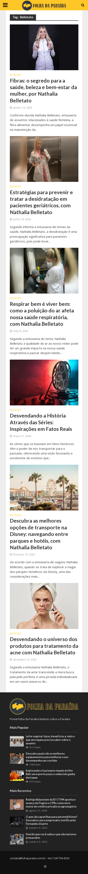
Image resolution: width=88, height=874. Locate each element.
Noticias (15, 75)
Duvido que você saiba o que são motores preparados (51, 836)
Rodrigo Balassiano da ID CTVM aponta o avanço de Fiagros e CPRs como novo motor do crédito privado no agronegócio (51, 803)
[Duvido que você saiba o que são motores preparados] (17, 839)
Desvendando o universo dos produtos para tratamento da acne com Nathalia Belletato (44, 645)
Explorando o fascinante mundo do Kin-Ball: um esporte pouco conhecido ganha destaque (50, 774)
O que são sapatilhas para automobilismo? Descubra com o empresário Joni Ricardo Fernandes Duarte (51, 820)
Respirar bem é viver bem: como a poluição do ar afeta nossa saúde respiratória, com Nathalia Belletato (42, 314)
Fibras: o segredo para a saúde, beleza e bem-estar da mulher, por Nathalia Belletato (43, 90)
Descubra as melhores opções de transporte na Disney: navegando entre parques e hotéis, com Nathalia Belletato (39, 533)
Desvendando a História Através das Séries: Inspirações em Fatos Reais (41, 422)
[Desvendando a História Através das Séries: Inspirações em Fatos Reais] (44, 382)
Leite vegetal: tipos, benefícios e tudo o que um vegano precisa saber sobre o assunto (50, 740)
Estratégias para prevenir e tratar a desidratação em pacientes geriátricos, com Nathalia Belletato (41, 202)
